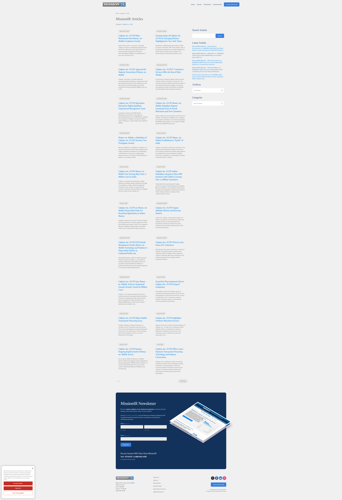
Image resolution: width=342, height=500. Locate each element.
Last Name (147, 430)
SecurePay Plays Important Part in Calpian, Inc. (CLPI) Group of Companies (170, 284)
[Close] (33, 468)
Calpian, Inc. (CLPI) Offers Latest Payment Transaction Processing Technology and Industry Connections (169, 352)
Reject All (18, 488)
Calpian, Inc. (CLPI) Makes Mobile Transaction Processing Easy (132, 319)
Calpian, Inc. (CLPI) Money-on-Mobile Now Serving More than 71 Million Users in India (132, 174)
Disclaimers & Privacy (221, 491)
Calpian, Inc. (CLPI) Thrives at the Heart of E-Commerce (170, 243)
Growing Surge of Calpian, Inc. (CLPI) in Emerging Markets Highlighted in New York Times (169, 38)
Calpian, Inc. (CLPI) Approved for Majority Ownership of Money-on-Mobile (132, 72)
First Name (123, 430)
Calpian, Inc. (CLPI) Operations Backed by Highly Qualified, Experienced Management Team (131, 106)
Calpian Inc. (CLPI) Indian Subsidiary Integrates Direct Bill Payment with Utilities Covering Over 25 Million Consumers (169, 175)
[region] (18, 482)
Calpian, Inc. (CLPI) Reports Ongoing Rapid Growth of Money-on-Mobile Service (132, 351)
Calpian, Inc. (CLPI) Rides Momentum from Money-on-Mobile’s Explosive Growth (130, 38)
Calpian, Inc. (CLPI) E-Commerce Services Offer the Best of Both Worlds (170, 72)
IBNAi (133, 483)
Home (117, 13)
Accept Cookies (18, 483)
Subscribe (126, 445)
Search (220, 36)
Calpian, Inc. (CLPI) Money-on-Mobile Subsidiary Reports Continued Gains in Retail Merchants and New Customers (169, 107)
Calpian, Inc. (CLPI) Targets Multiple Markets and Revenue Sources (168, 210)
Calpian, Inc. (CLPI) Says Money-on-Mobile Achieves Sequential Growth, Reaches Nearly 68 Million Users (132, 285)
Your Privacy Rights (18, 493)
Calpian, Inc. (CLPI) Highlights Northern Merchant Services (168, 319)
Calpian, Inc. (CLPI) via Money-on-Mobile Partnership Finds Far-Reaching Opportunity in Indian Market (133, 211)
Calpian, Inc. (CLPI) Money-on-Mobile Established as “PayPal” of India (169, 140)
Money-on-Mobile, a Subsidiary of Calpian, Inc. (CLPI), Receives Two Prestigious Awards (132, 140)
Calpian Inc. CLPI (127, 24)
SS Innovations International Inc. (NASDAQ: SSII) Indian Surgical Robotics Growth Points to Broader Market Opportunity (207, 77)
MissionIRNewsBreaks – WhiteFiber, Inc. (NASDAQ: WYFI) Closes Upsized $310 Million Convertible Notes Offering (208, 55)
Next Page (183, 381)
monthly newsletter (131, 415)
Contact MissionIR (218, 485)
